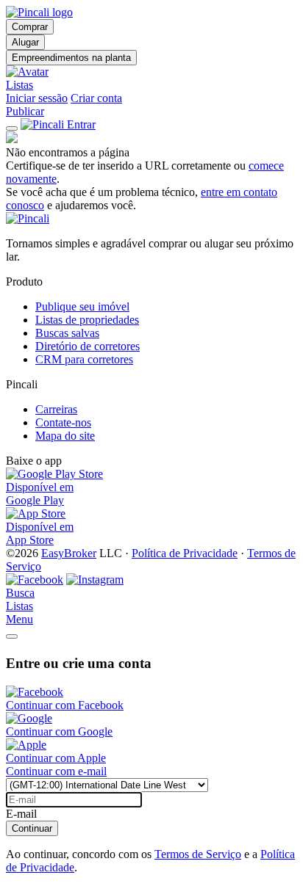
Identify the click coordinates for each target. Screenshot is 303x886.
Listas (19, 85)
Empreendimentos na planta (71, 57)
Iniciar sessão (37, 98)
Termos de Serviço (197, 854)
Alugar (25, 42)
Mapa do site (65, 435)
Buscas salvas (67, 333)
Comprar (30, 26)
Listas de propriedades (87, 319)
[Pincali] (27, 218)
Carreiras (56, 409)
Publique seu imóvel (82, 306)
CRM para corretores (84, 359)
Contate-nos (63, 422)
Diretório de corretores (87, 346)
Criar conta (96, 98)
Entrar (81, 124)
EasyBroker (68, 553)
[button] (151, 72)
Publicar (25, 111)
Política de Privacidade (185, 553)
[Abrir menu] (12, 128)
